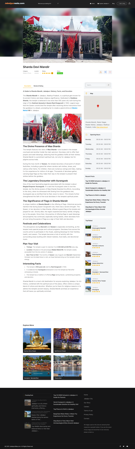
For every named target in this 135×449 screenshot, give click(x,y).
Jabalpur (36, 73)
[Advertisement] (52, 307)
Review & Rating (38, 86)
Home (93, 3)
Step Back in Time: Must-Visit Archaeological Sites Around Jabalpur (95, 209)
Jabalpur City (88, 399)
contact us (91, 432)
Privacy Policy (88, 414)
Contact (86, 418)
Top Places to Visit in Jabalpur (95, 195)
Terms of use (88, 410)
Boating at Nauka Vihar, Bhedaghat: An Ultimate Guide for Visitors (41, 412)
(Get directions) (102, 127)
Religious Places (27, 73)
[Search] (108, 85)
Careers (86, 406)
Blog (113, 3)
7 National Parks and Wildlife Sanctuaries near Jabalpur (39, 423)
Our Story (87, 403)
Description (27, 86)
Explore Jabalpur (103, 3)
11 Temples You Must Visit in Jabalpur (39, 400)
